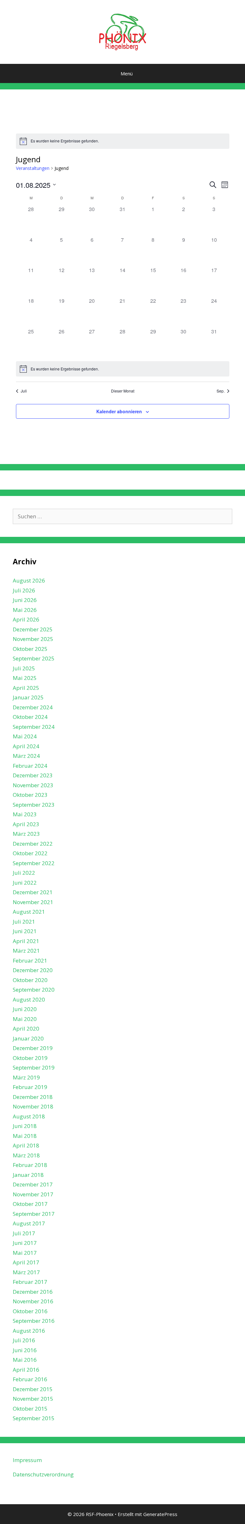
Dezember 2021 (33, 892)
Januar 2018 (28, 1174)
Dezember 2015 (33, 1389)
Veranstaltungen (32, 168)
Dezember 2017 (33, 1184)
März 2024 (26, 755)
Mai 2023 (25, 814)
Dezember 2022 (33, 843)
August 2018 (29, 1116)
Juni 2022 (25, 882)
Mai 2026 (25, 609)
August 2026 (29, 580)
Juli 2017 (24, 1233)
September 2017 (34, 1213)
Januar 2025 (28, 697)
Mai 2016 (25, 1359)
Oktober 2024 (30, 716)
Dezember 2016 (33, 1291)
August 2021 (29, 911)
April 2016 (26, 1369)
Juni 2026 (25, 600)
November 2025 (33, 639)
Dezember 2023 (33, 775)
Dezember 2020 (33, 970)
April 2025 (26, 687)
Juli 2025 (24, 668)
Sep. (221, 390)
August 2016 (29, 1330)
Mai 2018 (25, 1135)
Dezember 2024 (33, 707)
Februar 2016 (30, 1379)
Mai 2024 (25, 736)
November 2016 (33, 1301)
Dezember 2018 (33, 1097)
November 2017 (33, 1194)
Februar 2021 (30, 960)
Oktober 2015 (30, 1408)
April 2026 (26, 619)
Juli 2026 (24, 590)
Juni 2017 (25, 1242)
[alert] (122, 141)
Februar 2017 (30, 1281)
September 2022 (34, 863)
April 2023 (26, 824)
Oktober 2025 (30, 648)
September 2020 (34, 989)
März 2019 (26, 1077)
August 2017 (29, 1223)
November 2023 (33, 785)
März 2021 (26, 950)
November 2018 (33, 1106)
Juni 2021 (25, 931)
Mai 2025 (25, 678)
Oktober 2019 (30, 1058)
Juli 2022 (24, 872)
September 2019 (34, 1067)
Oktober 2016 (30, 1311)
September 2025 (34, 658)
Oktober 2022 (30, 853)
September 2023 (34, 804)
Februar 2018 (30, 1165)
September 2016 (34, 1320)
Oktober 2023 (30, 794)
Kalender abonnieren (119, 411)
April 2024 (26, 746)
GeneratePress (160, 1514)
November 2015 (33, 1398)
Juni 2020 (25, 1009)
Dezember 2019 (33, 1048)
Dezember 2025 (33, 629)
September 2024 (34, 726)
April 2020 (26, 1028)
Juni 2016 (25, 1350)
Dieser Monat (122, 390)
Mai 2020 (25, 1019)
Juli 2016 (24, 1340)
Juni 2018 (25, 1126)
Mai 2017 (25, 1252)
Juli (24, 390)
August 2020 (29, 999)
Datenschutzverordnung (43, 1474)
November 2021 (33, 902)
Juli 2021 (24, 921)
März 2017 (26, 1272)
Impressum (27, 1460)
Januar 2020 (28, 1038)
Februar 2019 (30, 1087)
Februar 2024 (30, 765)
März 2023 (26, 833)
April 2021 (26, 941)
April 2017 (26, 1262)
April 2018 (26, 1145)
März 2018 (26, 1155)
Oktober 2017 (30, 1204)
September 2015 (34, 1418)
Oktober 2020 (30, 980)
